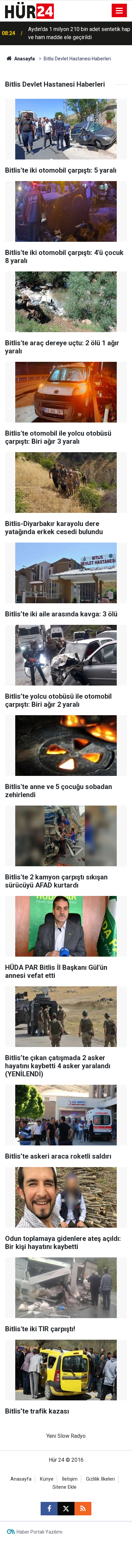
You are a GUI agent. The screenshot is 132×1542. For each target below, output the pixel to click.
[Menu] (119, 10)
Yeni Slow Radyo (66, 1436)
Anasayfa (24, 58)
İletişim (70, 1479)
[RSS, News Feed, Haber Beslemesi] (82, 1508)
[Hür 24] (29, 10)
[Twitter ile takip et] (66, 1508)
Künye (46, 1479)
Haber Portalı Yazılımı (39, 1532)
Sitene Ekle (64, 1487)
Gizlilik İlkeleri (100, 1479)
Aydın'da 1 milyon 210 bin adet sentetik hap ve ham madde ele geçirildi (79, 33)
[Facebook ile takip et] (49, 1508)
